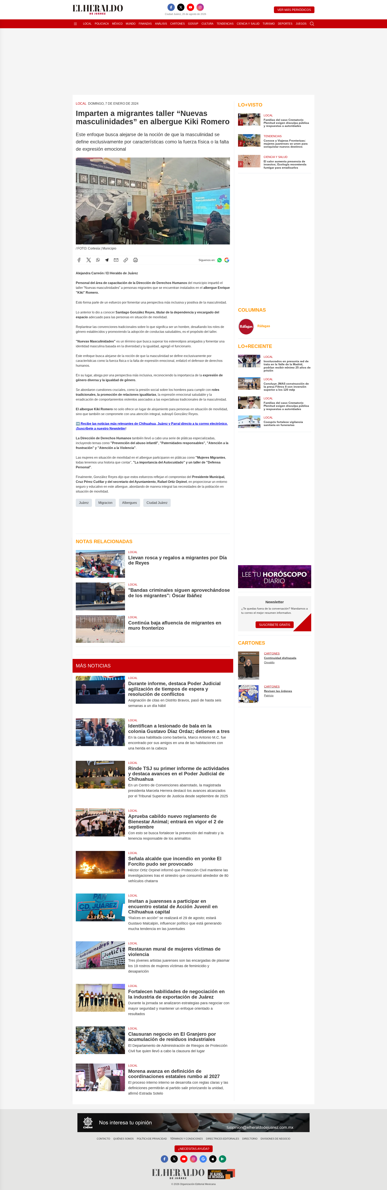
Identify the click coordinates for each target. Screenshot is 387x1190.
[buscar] (312, 23)
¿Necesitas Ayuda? (193, 1148)
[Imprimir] (135, 260)
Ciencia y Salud (248, 23)
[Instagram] (200, 7)
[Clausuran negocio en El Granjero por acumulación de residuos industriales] (100, 1042)
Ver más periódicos (294, 9)
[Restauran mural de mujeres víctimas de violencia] (100, 960)
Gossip (193, 23)
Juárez (84, 502)
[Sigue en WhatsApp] (219, 260)
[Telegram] (107, 260)
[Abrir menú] (75, 24)
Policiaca (102, 23)
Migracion (105, 502)
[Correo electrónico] (116, 260)
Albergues (129, 502)
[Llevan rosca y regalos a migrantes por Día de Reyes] (100, 564)
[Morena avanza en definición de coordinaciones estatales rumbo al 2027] (100, 1082)
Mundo (130, 23)
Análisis (161, 23)
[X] (180, 7)
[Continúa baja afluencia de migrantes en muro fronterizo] (100, 629)
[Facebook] (171, 7)
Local (87, 23)
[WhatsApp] (98, 260)
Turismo (269, 23)
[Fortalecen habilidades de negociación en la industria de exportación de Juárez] (100, 1003)
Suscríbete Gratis (274, 624)
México (117, 23)
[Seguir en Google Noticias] (227, 260)
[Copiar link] (126, 260)
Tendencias (225, 23)
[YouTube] (190, 7)
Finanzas (145, 23)
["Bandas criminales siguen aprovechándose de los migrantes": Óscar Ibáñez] (100, 596)
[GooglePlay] (222, 1159)
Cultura (207, 23)
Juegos (301, 23)
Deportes (285, 23)
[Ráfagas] (246, 326)
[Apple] (212, 1159)
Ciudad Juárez (157, 502)
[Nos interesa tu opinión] (193, 1122)
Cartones (177, 23)
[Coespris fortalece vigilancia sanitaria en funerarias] (249, 421)
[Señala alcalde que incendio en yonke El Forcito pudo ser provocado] (100, 870)
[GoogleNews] (203, 1159)
